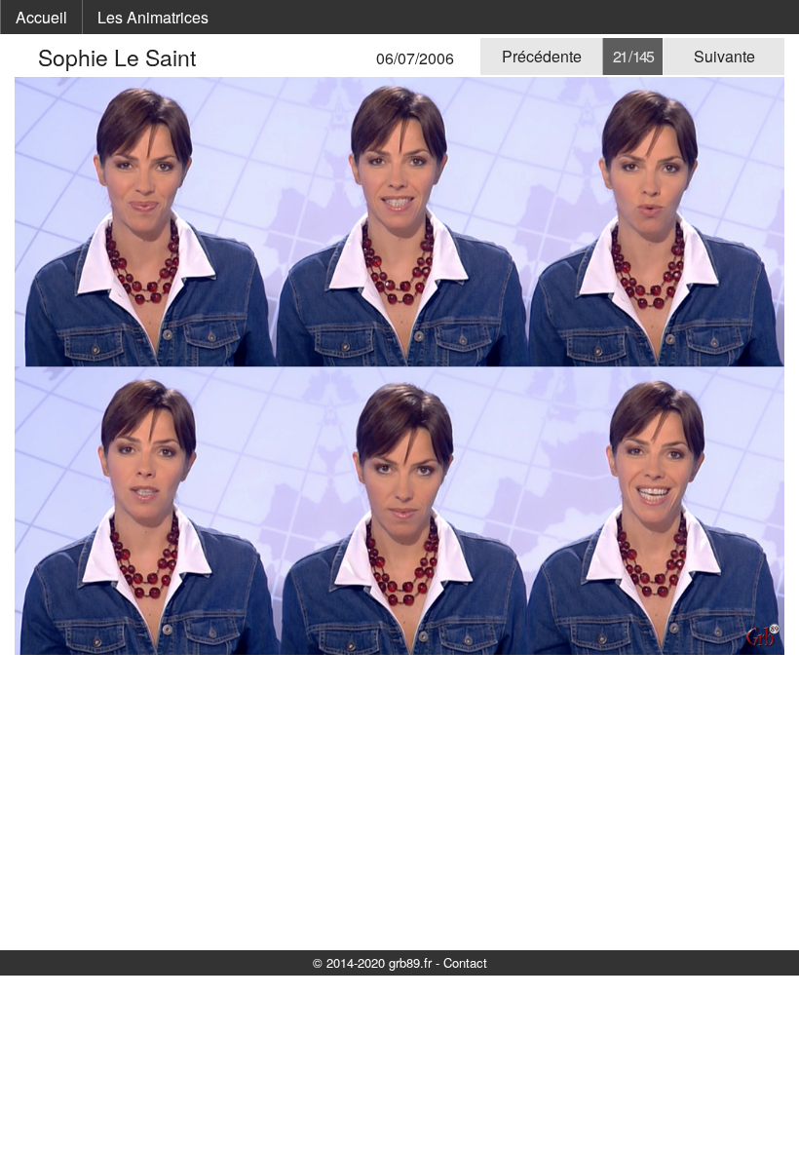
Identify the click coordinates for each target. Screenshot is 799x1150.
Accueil (41, 17)
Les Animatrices (153, 17)
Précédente (542, 56)
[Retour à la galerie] (26, 57)
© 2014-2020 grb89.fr (372, 962)
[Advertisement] (399, 801)
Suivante (724, 56)
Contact (465, 962)
